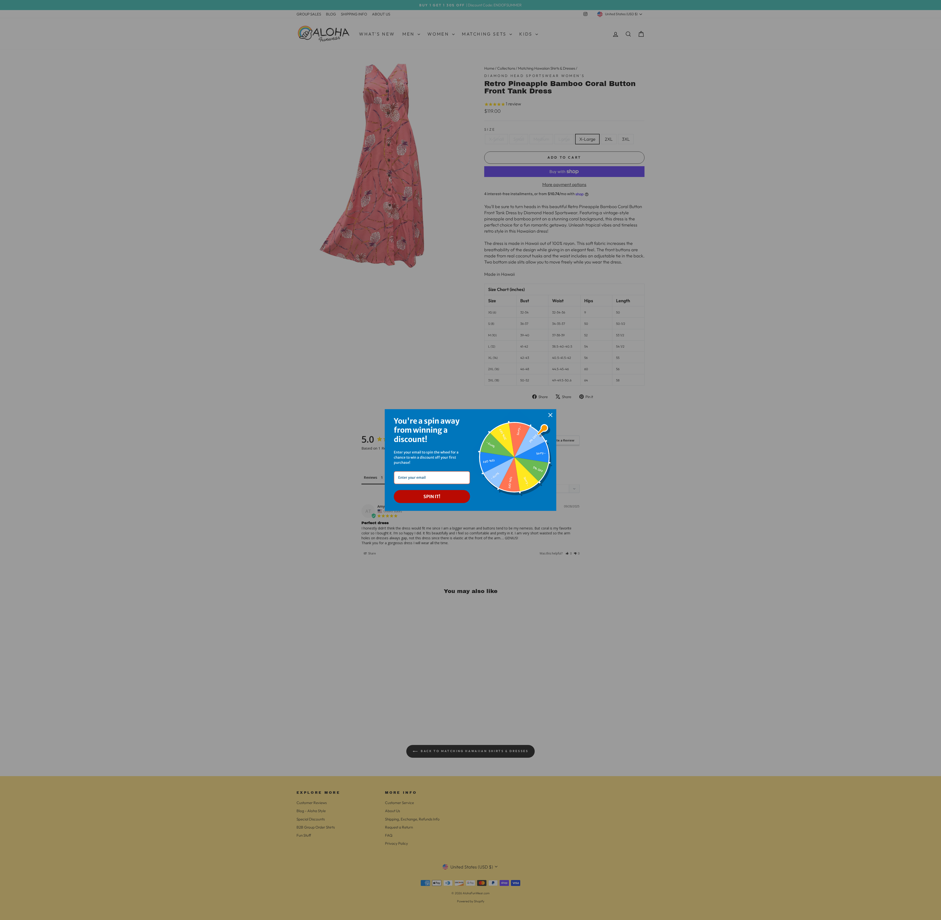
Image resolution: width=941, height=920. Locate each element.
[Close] (550, 415)
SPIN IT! (431, 496)
